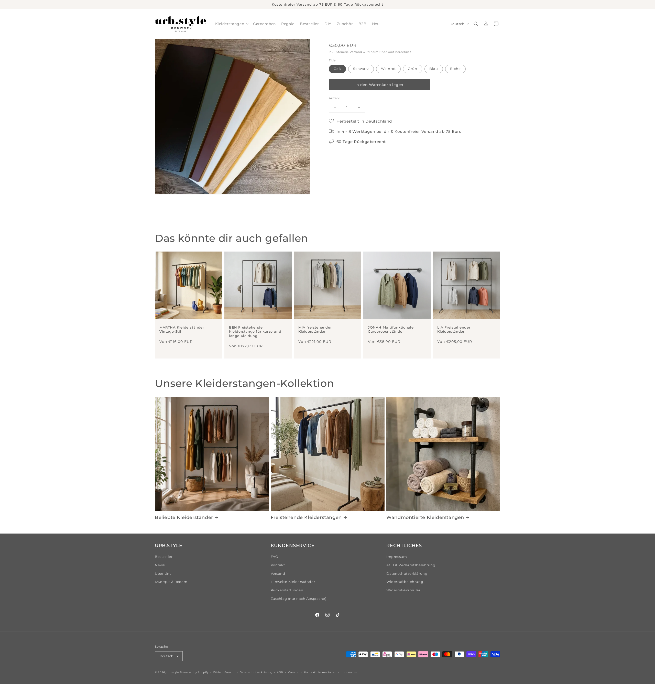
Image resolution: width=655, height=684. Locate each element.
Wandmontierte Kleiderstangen (425, 517)
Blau (433, 69)
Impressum (396, 557)
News (160, 565)
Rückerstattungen (287, 590)
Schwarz (361, 69)
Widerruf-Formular (403, 590)
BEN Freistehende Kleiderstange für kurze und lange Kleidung (255, 331)
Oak (337, 69)
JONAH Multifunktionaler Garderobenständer (391, 329)
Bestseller (163, 557)
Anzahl (334, 98)
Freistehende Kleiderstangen (306, 517)
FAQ (274, 557)
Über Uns (163, 574)
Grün (412, 69)
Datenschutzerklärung (406, 574)
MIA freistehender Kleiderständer (315, 329)
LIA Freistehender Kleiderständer (453, 329)
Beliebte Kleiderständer (184, 517)
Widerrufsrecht (224, 672)
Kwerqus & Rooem (171, 582)
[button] (231, 24)
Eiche (455, 69)
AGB (280, 672)
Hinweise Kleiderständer (293, 582)
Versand (356, 52)
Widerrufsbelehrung (404, 582)
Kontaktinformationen (320, 672)
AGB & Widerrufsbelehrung (410, 565)
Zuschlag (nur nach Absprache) (298, 599)
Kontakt (278, 565)
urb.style (173, 672)
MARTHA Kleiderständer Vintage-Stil (181, 329)
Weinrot (388, 69)
